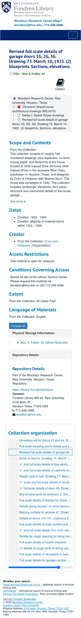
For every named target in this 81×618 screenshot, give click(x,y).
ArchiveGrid (9, 590)
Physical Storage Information (33, 333)
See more (17, 201)
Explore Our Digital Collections (20, 593)
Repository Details (25, 355)
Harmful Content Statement (19, 599)
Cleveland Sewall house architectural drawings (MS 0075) (34, 109)
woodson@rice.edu (29, 414)
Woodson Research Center (33, 21)
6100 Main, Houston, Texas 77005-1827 (46, 608)
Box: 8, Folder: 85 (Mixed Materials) (44, 342)
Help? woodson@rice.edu (38, 23)
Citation (60, 89)
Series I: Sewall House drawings (43, 115)
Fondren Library (12, 605)
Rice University (30, 605)
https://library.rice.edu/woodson (32, 389)
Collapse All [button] (18, 326)
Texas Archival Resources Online (21, 584)
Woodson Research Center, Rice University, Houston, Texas (36, 100)
